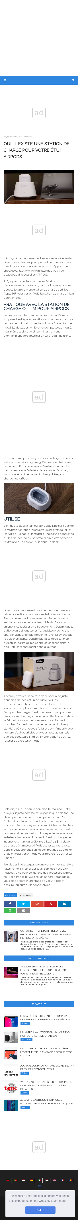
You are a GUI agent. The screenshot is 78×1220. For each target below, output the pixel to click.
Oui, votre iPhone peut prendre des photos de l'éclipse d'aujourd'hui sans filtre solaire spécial (45, 934)
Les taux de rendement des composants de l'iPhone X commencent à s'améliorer (46, 1018)
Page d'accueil (11, 136)
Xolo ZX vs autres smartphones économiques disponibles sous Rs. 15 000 (46, 1102)
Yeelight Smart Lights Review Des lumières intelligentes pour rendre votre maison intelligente (43, 970)
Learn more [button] (58, 1200)
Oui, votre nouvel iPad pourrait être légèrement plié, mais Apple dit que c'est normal (46, 1052)
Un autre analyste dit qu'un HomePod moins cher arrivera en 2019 (45, 1034)
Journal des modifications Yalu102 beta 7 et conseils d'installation (47, 1067)
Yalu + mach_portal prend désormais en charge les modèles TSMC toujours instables (46, 1085)
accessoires (26, 136)
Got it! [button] (40, 1210)
